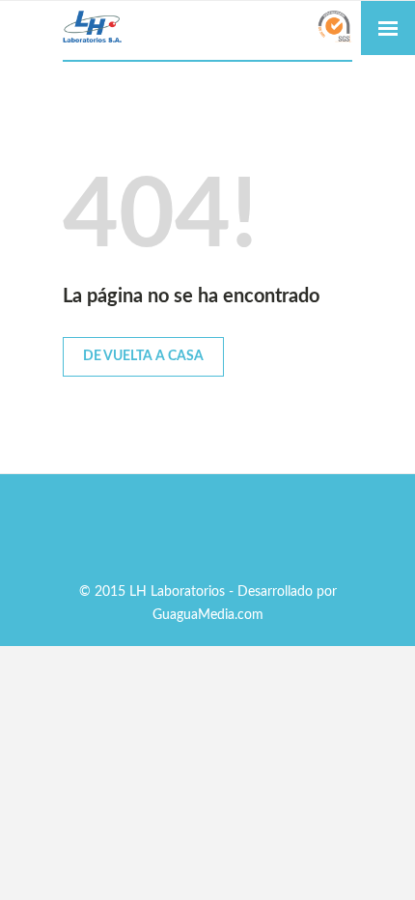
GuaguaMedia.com (207, 615)
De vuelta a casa (143, 356)
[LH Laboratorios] (207, 28)
